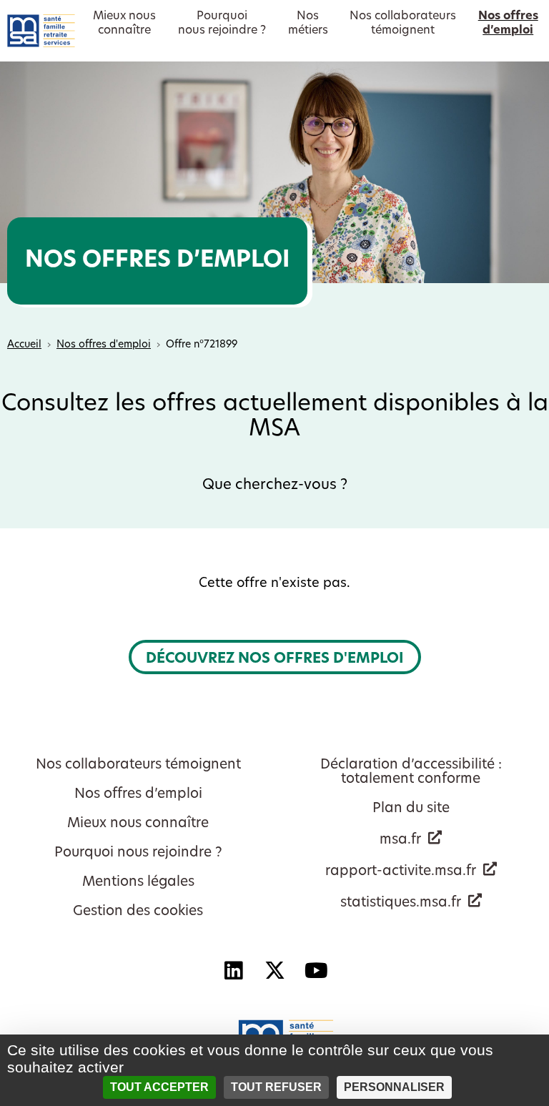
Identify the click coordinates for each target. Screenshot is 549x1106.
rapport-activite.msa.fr (400, 872)
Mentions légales (138, 882)
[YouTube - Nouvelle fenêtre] (316, 971)
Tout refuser (276, 1087)
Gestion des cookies (138, 912)
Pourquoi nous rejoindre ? (138, 853)
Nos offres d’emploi (138, 794)
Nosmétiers (308, 23)
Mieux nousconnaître (124, 23)
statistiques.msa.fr (400, 903)
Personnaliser (394, 1087)
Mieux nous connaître (138, 824)
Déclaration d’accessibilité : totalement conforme (411, 772)
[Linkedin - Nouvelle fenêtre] (233, 971)
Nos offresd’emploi (508, 23)
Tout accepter (159, 1087)
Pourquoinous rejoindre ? (222, 23)
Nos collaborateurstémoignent (403, 23)
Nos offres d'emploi (103, 345)
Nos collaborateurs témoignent (138, 765)
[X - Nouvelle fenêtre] (274, 971)
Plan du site (411, 809)
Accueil (24, 345)
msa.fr (400, 840)
